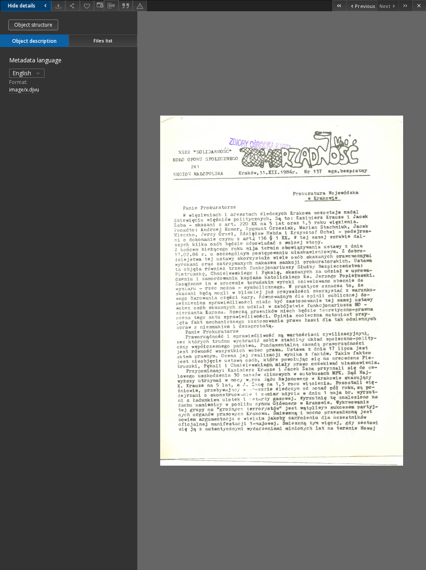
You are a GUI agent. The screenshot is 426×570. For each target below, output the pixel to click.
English (22, 73)
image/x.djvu (24, 89)
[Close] (419, 5)
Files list (103, 40)
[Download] (58, 5)
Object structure (33, 24)
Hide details (21, 5)
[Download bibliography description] (111, 6)
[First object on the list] (339, 5)
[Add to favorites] (87, 5)
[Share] (72, 5)
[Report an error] (140, 5)
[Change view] (99, 5)
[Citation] (126, 5)
